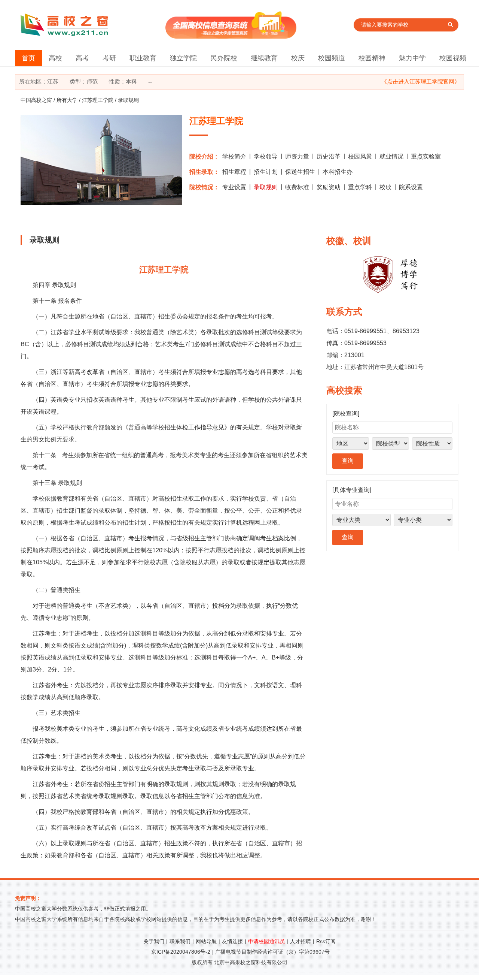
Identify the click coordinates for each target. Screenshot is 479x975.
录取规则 (266, 187)
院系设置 (411, 187)
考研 (109, 58)
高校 (55, 58)
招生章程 (234, 172)
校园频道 (331, 58)
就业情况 (391, 156)
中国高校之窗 (36, 100)
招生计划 (266, 172)
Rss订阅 (326, 941)
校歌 (385, 187)
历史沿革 (329, 156)
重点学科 (360, 187)
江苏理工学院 (97, 100)
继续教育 (264, 58)
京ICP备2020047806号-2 (180, 952)
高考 (82, 58)
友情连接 (232, 941)
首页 (28, 58)
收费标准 (297, 187)
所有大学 (67, 100)
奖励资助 (329, 187)
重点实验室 (426, 156)
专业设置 (234, 187)
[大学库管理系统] (230, 36)
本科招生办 (338, 172)
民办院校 (223, 58)
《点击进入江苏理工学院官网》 (420, 81)
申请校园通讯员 (266, 941)
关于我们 (153, 941)
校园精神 (372, 58)
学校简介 (234, 156)
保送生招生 (300, 172)
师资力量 (297, 156)
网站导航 (206, 941)
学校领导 (266, 156)
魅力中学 (412, 58)
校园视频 (452, 58)
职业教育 (142, 58)
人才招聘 (300, 941)
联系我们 (180, 941)
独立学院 (183, 58)
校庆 (298, 58)
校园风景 (360, 156)
